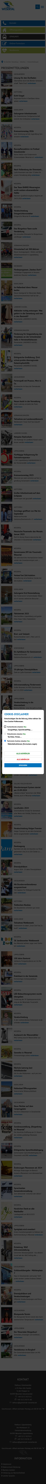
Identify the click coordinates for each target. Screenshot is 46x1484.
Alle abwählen (23, 759)
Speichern (23, 765)
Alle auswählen (23, 753)
